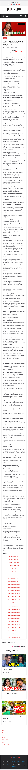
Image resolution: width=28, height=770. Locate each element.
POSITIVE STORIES (6, 744)
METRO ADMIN (14, 47)
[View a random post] (24, 16)
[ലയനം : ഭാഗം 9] (14, 655)
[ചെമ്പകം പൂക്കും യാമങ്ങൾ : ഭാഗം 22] (14, 702)
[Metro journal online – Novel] (3, 16)
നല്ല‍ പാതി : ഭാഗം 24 (9, 642)
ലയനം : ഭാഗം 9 (8, 670)
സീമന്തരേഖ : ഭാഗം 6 (10, 693)
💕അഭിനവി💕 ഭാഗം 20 (18, 646)
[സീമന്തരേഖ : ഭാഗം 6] (14, 679)
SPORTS (3, 737)
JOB (2, 732)
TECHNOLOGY (5, 740)
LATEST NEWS (5, 747)
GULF (3, 735)
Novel (5, 38)
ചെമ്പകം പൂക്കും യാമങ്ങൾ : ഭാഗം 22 (12, 718)
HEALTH (3, 742)
